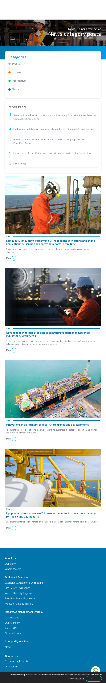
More (9, 258)
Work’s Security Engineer (19, 593)
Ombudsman (12, 666)
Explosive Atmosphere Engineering (24, 582)
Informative (19, 80)
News (15, 89)
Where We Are (13, 569)
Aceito (93, 679)
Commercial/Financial (17, 661)
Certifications (12, 617)
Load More (53, 542)
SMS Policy (11, 627)
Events (16, 63)
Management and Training (19, 603)
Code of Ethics (13, 633)
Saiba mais (79, 679)
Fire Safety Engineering (17, 588)
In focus (16, 72)
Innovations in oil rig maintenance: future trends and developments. (47, 424)
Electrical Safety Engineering (20, 598)
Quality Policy (12, 622)
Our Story (10, 563)
